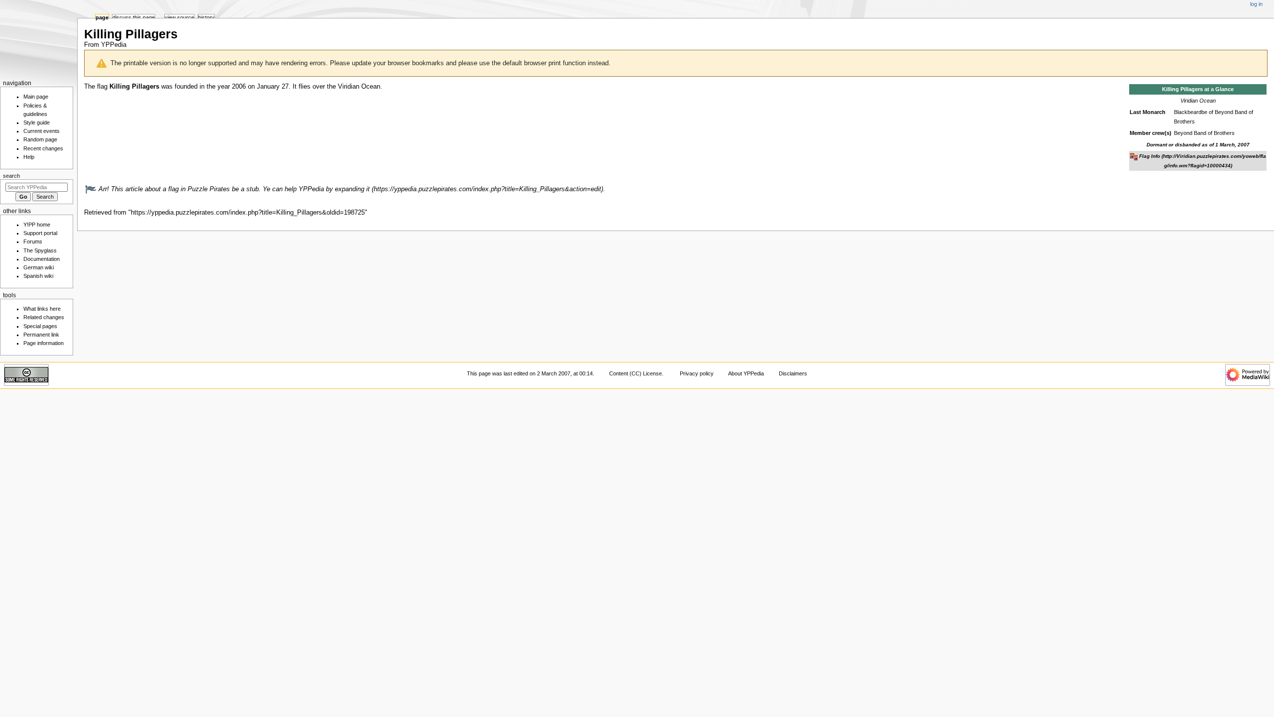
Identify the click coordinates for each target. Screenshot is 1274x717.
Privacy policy (697, 373)
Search (11, 176)
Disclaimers (793, 373)
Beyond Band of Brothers (1204, 133)
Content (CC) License (635, 373)
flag (102, 86)
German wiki (38, 267)
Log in (1256, 4)
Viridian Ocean (1198, 101)
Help (28, 157)
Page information (43, 343)
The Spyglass (40, 250)
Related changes (43, 317)
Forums (32, 241)
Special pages (40, 326)
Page (102, 17)
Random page (40, 139)
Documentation (41, 259)
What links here (42, 309)
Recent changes (43, 148)
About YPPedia (746, 373)
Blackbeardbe (1190, 112)
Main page (35, 97)
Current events (41, 131)
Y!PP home (36, 225)
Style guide (36, 122)
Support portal (40, 233)
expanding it (352, 189)
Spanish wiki (38, 276)
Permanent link (41, 335)
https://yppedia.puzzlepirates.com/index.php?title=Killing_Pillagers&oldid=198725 (248, 212)
